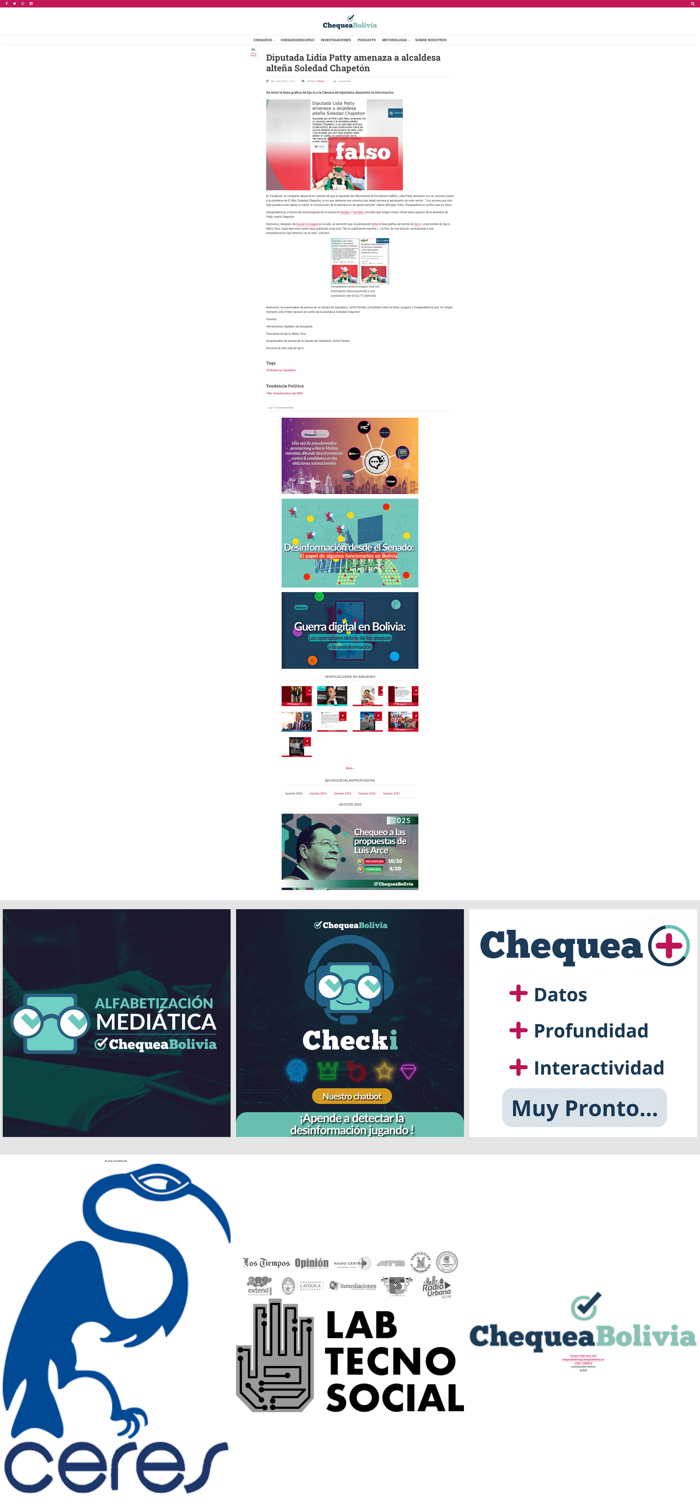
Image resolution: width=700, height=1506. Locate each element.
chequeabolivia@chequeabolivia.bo (583, 1359)
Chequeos (262, 40)
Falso (321, 81)
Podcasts (367, 40)
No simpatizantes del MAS (286, 393)
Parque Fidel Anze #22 (583, 1355)
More (349, 768)
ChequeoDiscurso (297, 40)
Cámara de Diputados (282, 370)
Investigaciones (336, 40)
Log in (271, 408)
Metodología (394, 40)
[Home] (350, 21)
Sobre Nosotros (431, 40)
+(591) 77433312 (583, 1363)
